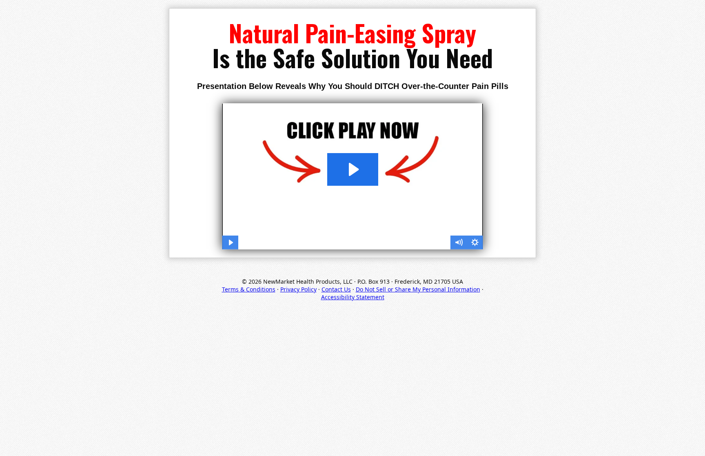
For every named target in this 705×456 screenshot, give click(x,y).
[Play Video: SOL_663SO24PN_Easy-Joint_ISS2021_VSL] (352, 169)
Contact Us (336, 289)
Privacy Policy (298, 289)
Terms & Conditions (248, 289)
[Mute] (458, 242)
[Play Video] (230, 242)
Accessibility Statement (352, 297)
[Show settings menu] (475, 242)
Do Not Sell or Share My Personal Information (418, 289)
